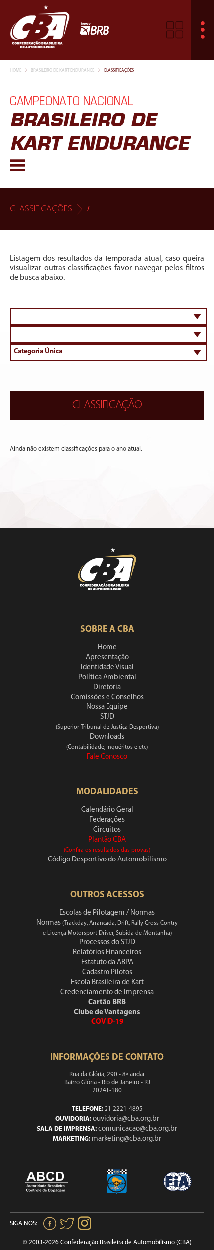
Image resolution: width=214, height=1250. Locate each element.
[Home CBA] (40, 29)
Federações (107, 820)
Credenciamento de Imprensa (107, 992)
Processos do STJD (107, 942)
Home (15, 70)
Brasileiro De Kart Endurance (62, 70)
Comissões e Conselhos (107, 697)
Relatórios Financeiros (107, 952)
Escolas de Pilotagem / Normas (107, 913)
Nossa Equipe (107, 707)
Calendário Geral (107, 810)
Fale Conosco (107, 757)
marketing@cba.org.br (126, 1139)
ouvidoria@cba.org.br (126, 1119)
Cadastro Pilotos (107, 972)
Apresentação (107, 657)
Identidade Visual (107, 667)
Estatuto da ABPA (107, 962)
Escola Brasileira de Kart (107, 982)
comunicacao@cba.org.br (137, 1129)
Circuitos (107, 830)
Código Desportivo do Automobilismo (107, 859)
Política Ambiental (107, 677)
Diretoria (107, 687)
